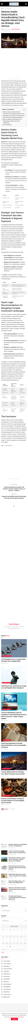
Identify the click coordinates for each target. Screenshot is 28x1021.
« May (2, 952)
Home (2, 8)
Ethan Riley (6, 971)
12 (10, 939)
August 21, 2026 (5, 720)
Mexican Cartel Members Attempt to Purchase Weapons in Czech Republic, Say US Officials (12, 800)
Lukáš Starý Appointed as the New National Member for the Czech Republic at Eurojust (13, 745)
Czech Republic (8, 8)
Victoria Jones (7, 994)
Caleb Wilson (7, 966)
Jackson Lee (7, 976)
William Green (7, 997)
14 (17, 939)
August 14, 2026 (6, 31)
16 (25, 939)
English (6, 809)
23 (25, 943)
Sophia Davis (7, 991)
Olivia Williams (7, 986)
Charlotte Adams (8, 968)
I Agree (14, 1019)
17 (3, 943)
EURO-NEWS (7, 979)
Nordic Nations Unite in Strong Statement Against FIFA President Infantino (17, 867)
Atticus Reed (7, 961)
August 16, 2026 (5, 804)
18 (6, 943)
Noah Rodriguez (16, 29)
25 (6, 946)
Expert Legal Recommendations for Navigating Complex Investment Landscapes (12, 121)
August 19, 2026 (5, 749)
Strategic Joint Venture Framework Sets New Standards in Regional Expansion (14, 116)
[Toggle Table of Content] (23, 109)
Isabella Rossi (7, 974)
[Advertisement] (14, 63)
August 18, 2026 (5, 776)
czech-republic (8, 445)
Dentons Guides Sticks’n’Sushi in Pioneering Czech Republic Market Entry (13, 112)
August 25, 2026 (5, 663)
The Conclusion (7, 124)
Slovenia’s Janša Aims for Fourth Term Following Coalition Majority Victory (17, 889)
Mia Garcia (6, 981)
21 (17, 943)
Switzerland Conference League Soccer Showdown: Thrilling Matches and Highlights (17, 859)
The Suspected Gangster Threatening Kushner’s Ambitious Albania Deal (17, 897)
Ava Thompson (7, 963)
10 (3, 939)
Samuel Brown (7, 989)
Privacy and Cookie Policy (17, 1017)
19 (10, 943)
